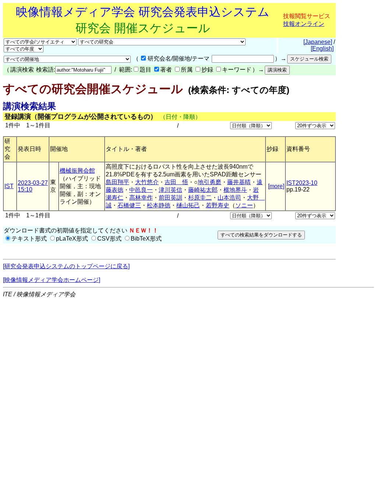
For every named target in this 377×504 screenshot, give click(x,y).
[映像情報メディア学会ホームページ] (51, 280)
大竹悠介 (147, 182)
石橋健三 (129, 205)
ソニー (244, 205)
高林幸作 (141, 197)
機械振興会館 (77, 171)
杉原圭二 (200, 197)
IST (9, 186)
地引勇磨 (209, 182)
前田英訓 (170, 197)
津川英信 (170, 190)
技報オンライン (303, 24)
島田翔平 (117, 182)
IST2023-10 (301, 183)
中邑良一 (141, 190)
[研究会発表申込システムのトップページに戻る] (66, 266)
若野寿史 (217, 205)
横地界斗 (235, 190)
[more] (276, 186)
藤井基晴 (239, 182)
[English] (322, 48)
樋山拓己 (188, 205)
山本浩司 (229, 197)
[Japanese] (317, 42)
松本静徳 (158, 205)
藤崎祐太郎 (203, 190)
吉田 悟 (176, 182)
